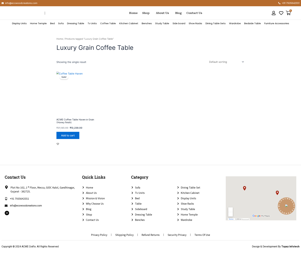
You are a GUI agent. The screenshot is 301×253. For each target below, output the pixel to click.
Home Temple (38, 23)
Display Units (19, 23)
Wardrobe (235, 23)
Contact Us (194, 13)
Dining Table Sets (216, 23)
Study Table (162, 23)
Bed (52, 23)
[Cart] (288, 13)
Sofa (61, 23)
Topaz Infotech (290, 246)
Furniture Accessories (276, 23)
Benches (147, 23)
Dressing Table (75, 23)
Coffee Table (108, 23)
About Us (162, 13)
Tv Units (92, 23)
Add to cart (68, 135)
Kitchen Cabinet (128, 23)
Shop (146, 13)
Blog (178, 13)
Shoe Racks (195, 23)
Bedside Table (252, 23)
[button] (146, 13)
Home (133, 13)
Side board (179, 23)
